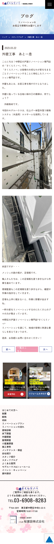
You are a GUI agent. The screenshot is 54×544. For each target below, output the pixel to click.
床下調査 (6, 433)
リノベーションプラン (13, 423)
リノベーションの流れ (13, 426)
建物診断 (6, 430)
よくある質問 (8, 463)
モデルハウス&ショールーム (16, 466)
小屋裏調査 (7, 443)
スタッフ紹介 (8, 456)
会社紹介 (6, 453)
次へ (45, 349)
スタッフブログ (17, 37)
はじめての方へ (10, 410)
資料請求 (6, 473)
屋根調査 (6, 440)
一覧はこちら (22, 349)
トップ (4, 37)
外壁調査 (6, 436)
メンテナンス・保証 (12, 450)
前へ (8, 349)
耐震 (4, 413)
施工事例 (6, 446)
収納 (4, 420)
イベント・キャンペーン (14, 470)
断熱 (4, 416)
